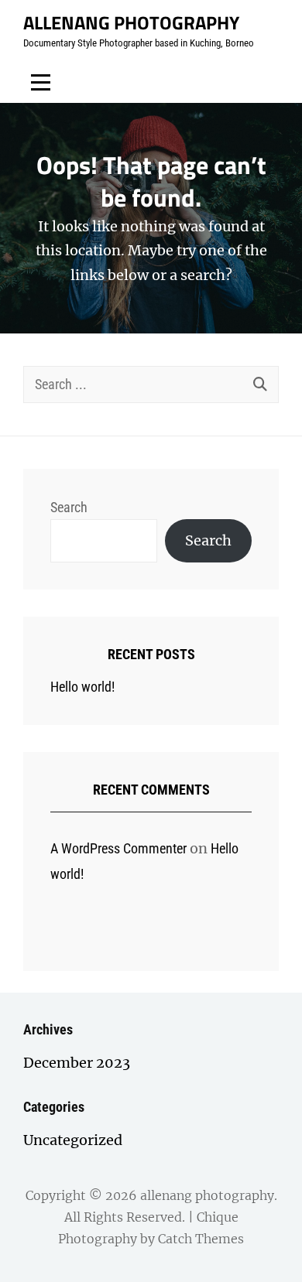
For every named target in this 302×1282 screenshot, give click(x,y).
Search (69, 507)
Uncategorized (72, 1140)
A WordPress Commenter (118, 848)
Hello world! (82, 687)
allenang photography (131, 22)
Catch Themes (201, 1238)
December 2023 (76, 1063)
